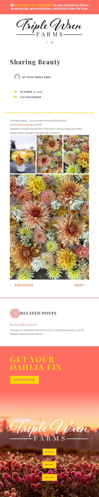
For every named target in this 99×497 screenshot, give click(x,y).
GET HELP (49, 477)
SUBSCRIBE (24, 379)
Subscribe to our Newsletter (33, 5)
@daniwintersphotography (25, 124)
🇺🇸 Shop (49, 452)
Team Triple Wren (38, 77)
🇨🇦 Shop (49, 465)
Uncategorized (30, 97)
